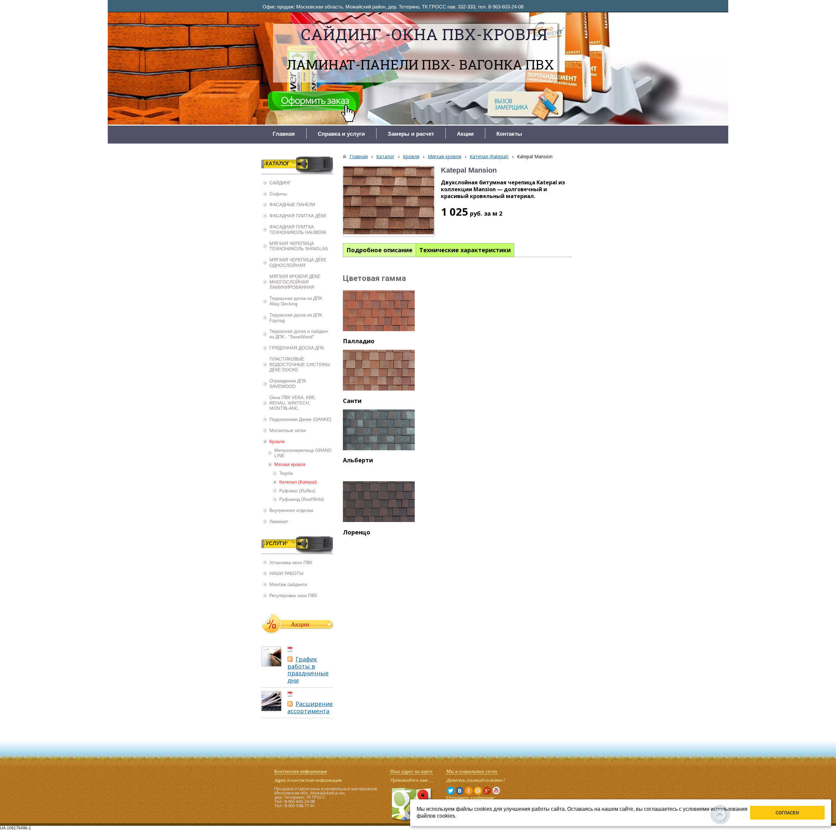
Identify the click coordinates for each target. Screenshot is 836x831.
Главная (358, 156)
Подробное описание (379, 250)
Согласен (787, 812)
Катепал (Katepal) (489, 156)
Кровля (411, 156)
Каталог (385, 156)
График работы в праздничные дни (308, 669)
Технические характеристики (465, 250)
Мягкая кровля (444, 156)
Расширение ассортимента (310, 707)
